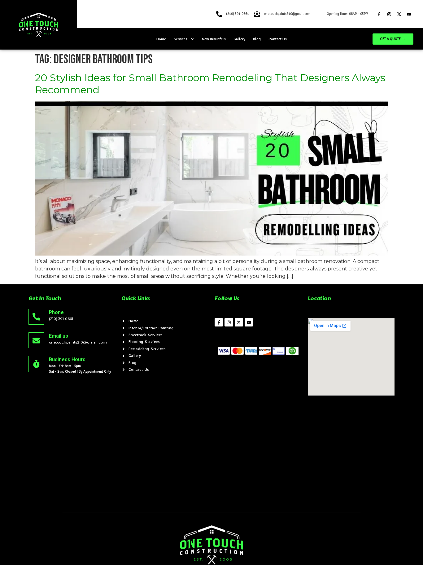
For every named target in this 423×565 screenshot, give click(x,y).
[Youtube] (409, 14)
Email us (58, 336)
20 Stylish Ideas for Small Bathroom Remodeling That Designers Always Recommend (210, 83)
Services (180, 39)
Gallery (239, 39)
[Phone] (36, 317)
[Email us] (36, 340)
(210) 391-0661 (61, 319)
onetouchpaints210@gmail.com (78, 342)
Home (161, 39)
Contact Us (277, 39)
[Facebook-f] (379, 14)
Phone (56, 312)
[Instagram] (389, 14)
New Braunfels (214, 39)
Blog (257, 39)
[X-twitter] (399, 14)
